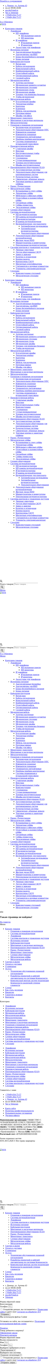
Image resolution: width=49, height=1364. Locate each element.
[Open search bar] (1, 582)
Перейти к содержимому (11, 1)
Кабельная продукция (20, 61)
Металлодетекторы (18, 123)
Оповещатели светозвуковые (28, 137)
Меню (2, 590)
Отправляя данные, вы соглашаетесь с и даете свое (24, 1310)
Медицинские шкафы (25, 92)
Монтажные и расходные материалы (26, 120)
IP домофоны (21, 40)
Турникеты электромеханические (31, 268)
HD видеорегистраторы (26, 214)
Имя (2, 1342)
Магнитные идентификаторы (29, 264)
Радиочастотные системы (27, 177)
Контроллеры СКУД (25, 261)
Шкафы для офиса (24, 116)
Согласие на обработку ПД (29, 1312)
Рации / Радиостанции (20, 186)
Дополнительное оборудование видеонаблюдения (30, 237)
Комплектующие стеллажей (28, 273)
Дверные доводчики (25, 250)
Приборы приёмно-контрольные (30, 139)
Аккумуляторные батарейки (28, 52)
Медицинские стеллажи (26, 87)
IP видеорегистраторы (25, 219)
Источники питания (19, 50)
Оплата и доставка (13, 964)
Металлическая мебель (20, 99)
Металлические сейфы (20, 188)
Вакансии (9, 992)
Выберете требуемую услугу (12, 1348)
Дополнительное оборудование (35, 233)
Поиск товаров (7, 584)
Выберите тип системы (10, 1352)
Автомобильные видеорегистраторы (29, 229)
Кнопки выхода (23, 259)
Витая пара (21, 64)
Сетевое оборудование (20, 210)
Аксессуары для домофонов (28, 47)
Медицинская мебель (19, 80)
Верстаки (20, 151)
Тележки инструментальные (28, 163)
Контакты (9, 997)
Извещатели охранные (26, 132)
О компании (10, 966)
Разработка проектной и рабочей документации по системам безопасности (29, 977)
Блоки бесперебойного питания (30, 57)
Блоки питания (22, 59)
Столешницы (22, 158)
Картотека (20, 106)
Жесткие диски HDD (25, 240)
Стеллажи (14, 271)
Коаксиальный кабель (25, 68)
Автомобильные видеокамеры (34, 226)
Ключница (20, 108)
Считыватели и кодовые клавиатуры (32, 266)
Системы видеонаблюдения (22, 212)
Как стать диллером (14, 990)
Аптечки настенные (25, 83)
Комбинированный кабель (27, 71)
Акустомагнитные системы (28, 170)
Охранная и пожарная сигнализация (26, 125)
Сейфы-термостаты (24, 205)
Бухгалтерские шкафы (26, 101)
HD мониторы (27, 38)
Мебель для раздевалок (26, 111)
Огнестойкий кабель (25, 73)
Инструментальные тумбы (27, 153)
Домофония (15, 31)
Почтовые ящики (23, 113)
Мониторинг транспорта (21, 118)
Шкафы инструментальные (28, 165)
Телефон (4, 1306)
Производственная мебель (22, 146)
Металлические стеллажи (27, 275)
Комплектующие (23, 156)
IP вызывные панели (30, 43)
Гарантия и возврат (13, 995)
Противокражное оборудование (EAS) (27, 167)
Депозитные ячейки (24, 104)
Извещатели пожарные (26, 134)
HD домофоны (22, 33)
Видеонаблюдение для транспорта (31, 224)
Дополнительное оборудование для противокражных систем (31, 173)
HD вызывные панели (31, 36)
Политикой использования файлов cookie (22, 1322)
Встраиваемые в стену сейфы (29, 191)
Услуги (8, 969)
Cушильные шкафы (24, 148)
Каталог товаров (12, 929)
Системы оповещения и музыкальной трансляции (27, 142)
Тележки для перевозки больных (30, 94)
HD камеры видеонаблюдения (29, 217)
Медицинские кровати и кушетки (31, 85)
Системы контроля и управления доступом (29, 247)
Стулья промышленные (26, 160)
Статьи (8, 987)
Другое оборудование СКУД (28, 252)
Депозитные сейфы (24, 193)
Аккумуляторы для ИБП (26, 54)
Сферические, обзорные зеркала (30, 179)
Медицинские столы (25, 90)
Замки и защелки (23, 254)
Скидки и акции (12, 962)
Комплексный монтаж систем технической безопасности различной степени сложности (29, 982)
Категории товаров (13, 28)
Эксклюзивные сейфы (26, 207)
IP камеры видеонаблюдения (28, 221)
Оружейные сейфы (24, 203)
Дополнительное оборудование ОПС (32, 130)
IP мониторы (26, 45)
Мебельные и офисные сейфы (29, 196)
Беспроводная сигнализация (28, 127)
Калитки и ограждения (26, 257)
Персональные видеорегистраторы (31, 245)
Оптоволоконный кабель (27, 76)
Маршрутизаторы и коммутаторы (30, 243)
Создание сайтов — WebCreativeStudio (17, 1145)
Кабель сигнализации (25, 66)
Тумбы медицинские (25, 97)
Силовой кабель (23, 78)
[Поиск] (2, 587)
